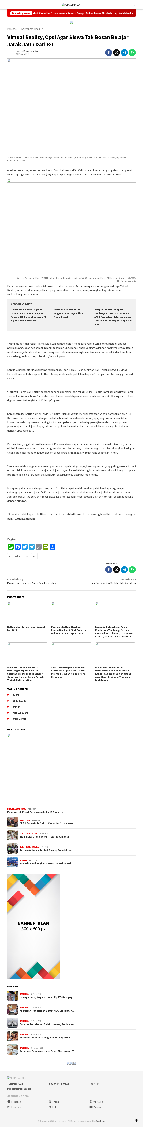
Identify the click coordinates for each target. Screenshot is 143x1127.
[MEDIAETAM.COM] (71, 4)
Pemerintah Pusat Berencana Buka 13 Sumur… (35, 812)
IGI (27, 556)
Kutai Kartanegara (16, 809)
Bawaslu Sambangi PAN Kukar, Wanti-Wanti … (47, 863)
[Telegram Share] (124, 52)
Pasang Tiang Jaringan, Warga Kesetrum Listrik (31, 581)
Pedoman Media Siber (19, 1089)
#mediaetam (19, 719)
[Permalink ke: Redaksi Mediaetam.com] (10, 52)
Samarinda (25, 820)
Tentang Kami (15, 1083)
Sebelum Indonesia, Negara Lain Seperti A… (46, 1037)
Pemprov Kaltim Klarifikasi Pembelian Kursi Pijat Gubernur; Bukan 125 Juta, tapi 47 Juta (69, 630)
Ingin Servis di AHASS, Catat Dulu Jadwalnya (113, 581)
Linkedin (56, 1107)
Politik (23, 860)
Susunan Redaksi (59, 1083)
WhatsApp (98, 1101)
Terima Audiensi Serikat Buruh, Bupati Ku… (46, 850)
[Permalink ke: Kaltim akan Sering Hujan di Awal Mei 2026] (27, 613)
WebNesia (100, 1120)
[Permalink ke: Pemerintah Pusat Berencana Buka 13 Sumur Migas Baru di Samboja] (71, 770)
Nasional (24, 994)
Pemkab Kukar (20, 712)
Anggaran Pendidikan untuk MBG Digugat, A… (47, 1010)
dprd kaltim (15, 556)
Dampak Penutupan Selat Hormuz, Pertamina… (48, 1024)
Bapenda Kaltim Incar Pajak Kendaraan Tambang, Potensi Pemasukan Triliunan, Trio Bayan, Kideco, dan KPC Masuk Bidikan (114, 631)
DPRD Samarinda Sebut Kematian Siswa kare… (47, 823)
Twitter (55, 1101)
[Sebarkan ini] (108, 52)
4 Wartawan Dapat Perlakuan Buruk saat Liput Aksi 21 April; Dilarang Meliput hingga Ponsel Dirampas (69, 672)
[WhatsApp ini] (132, 52)
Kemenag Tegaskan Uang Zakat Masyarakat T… (48, 1051)
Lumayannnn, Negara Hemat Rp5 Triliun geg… (47, 997)
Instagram (16, 1107)
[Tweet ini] (116, 52)
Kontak (95, 1083)
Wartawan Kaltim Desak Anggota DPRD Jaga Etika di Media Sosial (69, 313)
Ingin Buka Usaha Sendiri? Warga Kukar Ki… (45, 836)
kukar (16, 694)
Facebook (16, 1101)
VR (34, 556)
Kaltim (16, 707)
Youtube (97, 1107)
